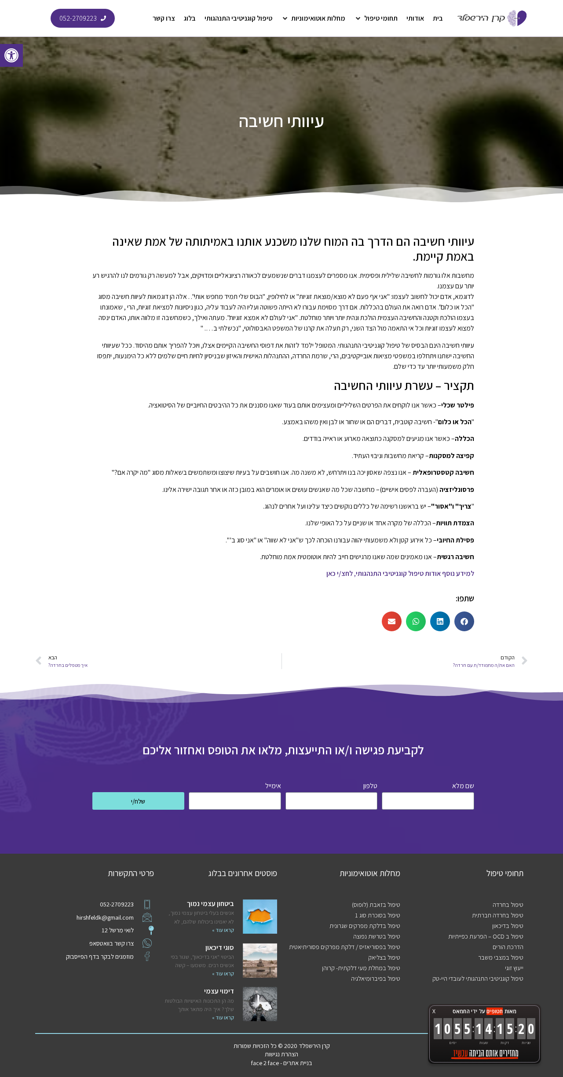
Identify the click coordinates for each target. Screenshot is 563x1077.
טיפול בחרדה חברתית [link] (497, 915)
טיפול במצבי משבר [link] (500, 957)
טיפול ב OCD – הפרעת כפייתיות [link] (485, 936)
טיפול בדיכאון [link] (507, 925)
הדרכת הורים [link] (508, 946)
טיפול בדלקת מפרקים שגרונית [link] (364, 925)
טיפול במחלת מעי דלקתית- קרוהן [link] (361, 968)
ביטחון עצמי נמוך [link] (210, 903)
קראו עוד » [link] (223, 930)
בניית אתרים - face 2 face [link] (281, 1063)
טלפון (370, 786)
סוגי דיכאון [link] (219, 947)
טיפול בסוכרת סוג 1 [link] (377, 915)
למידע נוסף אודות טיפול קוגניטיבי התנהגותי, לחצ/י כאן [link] (400, 573)
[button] (376, 18)
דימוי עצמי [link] (219, 991)
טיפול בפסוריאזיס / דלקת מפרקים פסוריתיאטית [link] (344, 946)
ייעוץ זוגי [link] (514, 968)
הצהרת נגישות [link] (281, 1054)
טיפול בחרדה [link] (508, 904)
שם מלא (463, 786)
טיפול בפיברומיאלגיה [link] (375, 978)
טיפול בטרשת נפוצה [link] (376, 936)
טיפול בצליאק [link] (384, 957)
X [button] (433, 1011)
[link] (11, 55)
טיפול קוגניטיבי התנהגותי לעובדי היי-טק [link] (477, 978)
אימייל (273, 786)
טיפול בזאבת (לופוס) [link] (376, 904)
